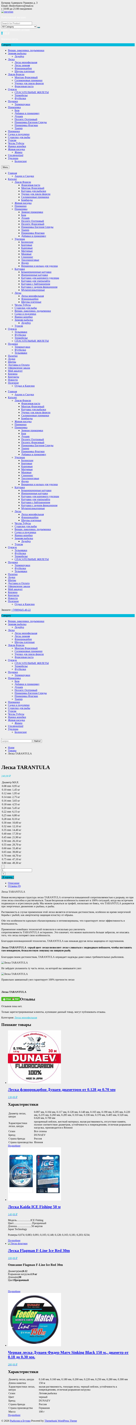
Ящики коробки (17, 146)
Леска (11, 59)
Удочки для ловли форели (29, 83)
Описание (13, 883)
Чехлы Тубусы (16, 143)
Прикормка (14, 107)
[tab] (71, 883)
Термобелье (21, 95)
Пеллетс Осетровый (26, 119)
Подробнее (14, 1145)
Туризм (12, 140)
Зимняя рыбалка (17, 53)
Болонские (21, 161)
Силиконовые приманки (28, 80)
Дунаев (19, 116)
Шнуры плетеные (25, 71)
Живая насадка (16, 149)
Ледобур (19, 56)
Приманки (14, 131)
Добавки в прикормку (27, 113)
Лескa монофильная (26, 62)
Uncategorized (15, 155)
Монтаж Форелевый (26, 77)
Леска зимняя (22, 65)
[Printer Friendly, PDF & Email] (10, 999)
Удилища (13, 158)
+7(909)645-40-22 (21, 609)
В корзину (8, 877)
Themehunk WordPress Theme (60, 1420)
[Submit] (38, 27)
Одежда (12, 89)
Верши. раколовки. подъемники (26, 50)
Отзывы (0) (14, 886)
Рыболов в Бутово (20, 1420)
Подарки (13, 101)
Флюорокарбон (23, 68)
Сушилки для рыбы (19, 137)
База (17, 110)
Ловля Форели (16, 74)
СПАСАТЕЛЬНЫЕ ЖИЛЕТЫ (32, 92)
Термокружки (22, 104)
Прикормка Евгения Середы (31, 122)
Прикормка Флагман (26, 125)
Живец (18, 152)
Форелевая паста (24, 86)
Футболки (20, 98)
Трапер (19, 128)
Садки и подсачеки (19, 134)
